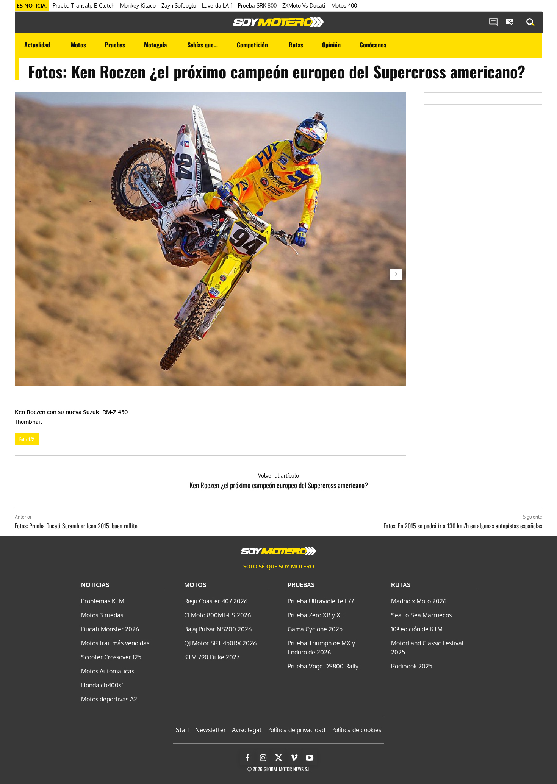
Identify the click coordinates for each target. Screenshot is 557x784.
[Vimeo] (294, 757)
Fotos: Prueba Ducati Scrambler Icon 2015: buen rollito (76, 525)
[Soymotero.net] (278, 22)
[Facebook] (247, 757)
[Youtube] (309, 757)
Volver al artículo (278, 475)
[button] (530, 22)
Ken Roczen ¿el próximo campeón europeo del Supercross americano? (278, 484)
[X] (278, 757)
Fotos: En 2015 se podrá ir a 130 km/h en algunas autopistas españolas (462, 525)
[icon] (493, 22)
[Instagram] (263, 757)
